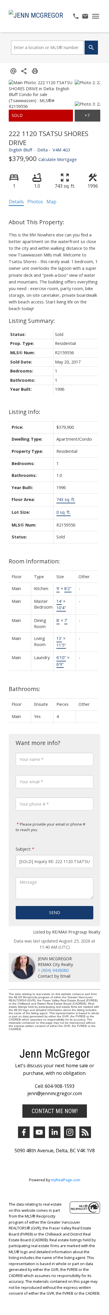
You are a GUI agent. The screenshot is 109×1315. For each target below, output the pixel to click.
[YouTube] (39, 1132)
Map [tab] (51, 201)
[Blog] (85, 1132)
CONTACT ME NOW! (55, 1111)
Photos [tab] (35, 201)
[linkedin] (54, 1132)
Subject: (23, 849)
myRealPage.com (65, 1179)
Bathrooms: (24, 689)
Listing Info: (24, 412)
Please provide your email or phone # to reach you (50, 827)
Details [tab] (16, 201)
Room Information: (34, 561)
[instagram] (70, 1132)
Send (54, 912)
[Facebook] (24, 1132)
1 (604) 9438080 (53, 970)
